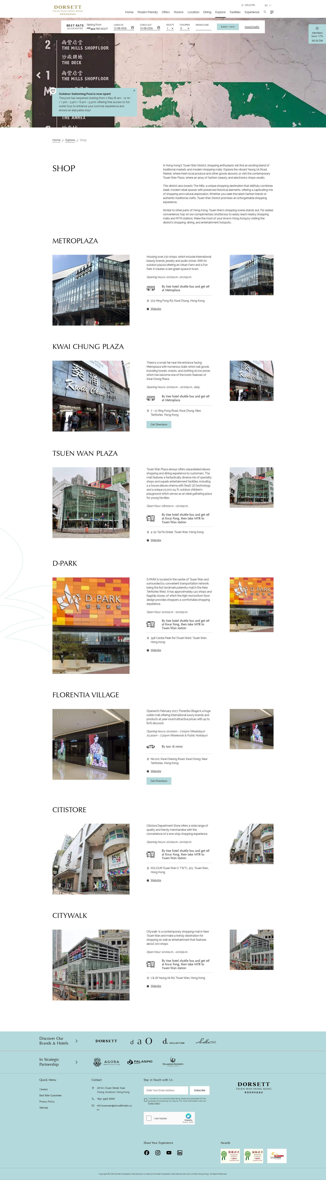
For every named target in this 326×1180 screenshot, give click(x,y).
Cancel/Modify (252, 27)
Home (129, 12)
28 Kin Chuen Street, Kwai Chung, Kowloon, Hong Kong (113, 1090)
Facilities (235, 12)
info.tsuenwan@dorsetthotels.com (114, 1107)
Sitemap (43, 1107)
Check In (118, 25)
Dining (207, 12)
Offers (166, 12)
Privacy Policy (47, 1101)
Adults (170, 25)
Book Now (228, 27)
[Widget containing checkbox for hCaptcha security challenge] (169, 1118)
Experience (252, 12)
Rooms (179, 12)
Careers (43, 1089)
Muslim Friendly (148, 12)
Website (156, 308)
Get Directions (159, 424)
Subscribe (199, 1090)
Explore (220, 12)
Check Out (145, 25)
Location (193, 12)
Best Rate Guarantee (50, 1095)
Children (185, 25)
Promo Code (202, 25)
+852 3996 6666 (106, 1099)
